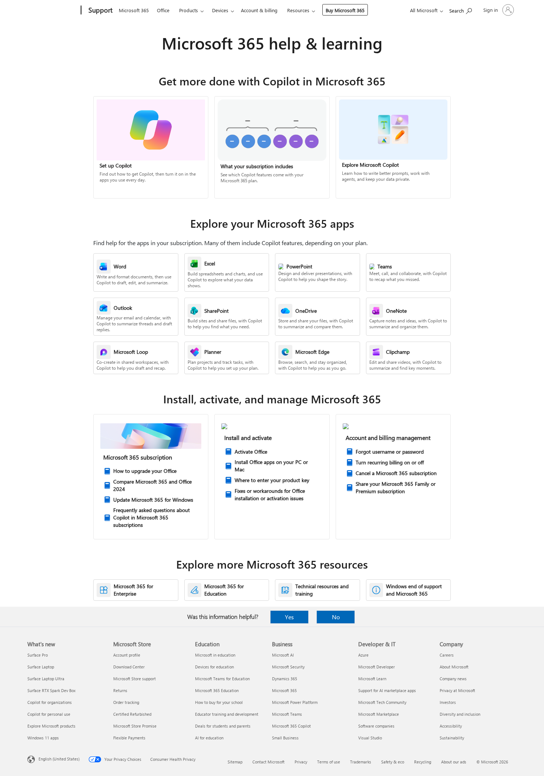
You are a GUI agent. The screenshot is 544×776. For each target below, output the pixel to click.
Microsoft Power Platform (295, 702)
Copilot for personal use (48, 714)
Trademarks (360, 762)
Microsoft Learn (372, 678)
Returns (120, 690)
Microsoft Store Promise (135, 726)
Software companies (376, 726)
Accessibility (451, 726)
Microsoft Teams (287, 714)
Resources (298, 10)
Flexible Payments (129, 738)
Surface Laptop (40, 667)
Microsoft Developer (376, 667)
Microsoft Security (288, 667)
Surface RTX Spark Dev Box (51, 690)
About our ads (453, 762)
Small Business (285, 738)
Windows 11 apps (43, 738)
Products (188, 10)
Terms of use (328, 762)
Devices (220, 10)
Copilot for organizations (49, 702)
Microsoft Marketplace (378, 714)
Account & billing (259, 10)
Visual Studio (370, 738)
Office (163, 10)
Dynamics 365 (284, 678)
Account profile (126, 655)
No (336, 617)
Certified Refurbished (132, 714)
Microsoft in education (215, 655)
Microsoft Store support (134, 678)
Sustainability (452, 738)
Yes (289, 617)
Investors (448, 702)
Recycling (422, 762)
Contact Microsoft (268, 762)
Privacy (301, 762)
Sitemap (235, 762)
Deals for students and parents (223, 726)
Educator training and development (226, 714)
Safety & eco (392, 762)
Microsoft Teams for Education (222, 678)
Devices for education (214, 667)
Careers (447, 655)
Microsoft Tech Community (382, 702)
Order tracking (126, 702)
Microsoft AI (283, 655)
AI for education (209, 738)
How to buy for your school (219, 702)
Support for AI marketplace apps (387, 690)
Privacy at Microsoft (457, 690)
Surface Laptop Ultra (45, 678)
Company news (453, 678)
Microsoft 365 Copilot (291, 726)
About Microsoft (454, 667)
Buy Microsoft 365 (345, 10)
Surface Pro (37, 655)
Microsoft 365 (134, 10)
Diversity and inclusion (460, 714)
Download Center (129, 667)
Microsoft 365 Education (217, 690)
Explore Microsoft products (51, 726)
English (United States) (59, 759)
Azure (363, 655)
